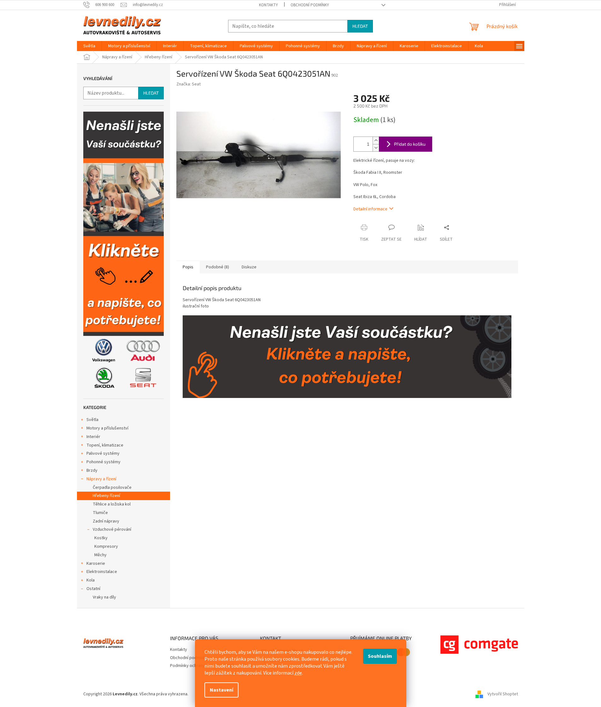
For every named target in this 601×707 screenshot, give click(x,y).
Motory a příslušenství (107, 428)
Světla (92, 420)
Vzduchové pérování (112, 529)
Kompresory (106, 546)
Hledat (360, 26)
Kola (90, 580)
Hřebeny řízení (106, 496)
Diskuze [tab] (249, 267)
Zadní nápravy (106, 521)
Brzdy (91, 470)
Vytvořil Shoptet (502, 694)
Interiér (93, 437)
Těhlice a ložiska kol (112, 504)
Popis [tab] (188, 267)
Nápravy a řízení (101, 479)
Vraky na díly (104, 597)
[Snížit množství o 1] (376, 147)
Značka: (188, 84)
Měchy (100, 555)
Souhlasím (380, 656)
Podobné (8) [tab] (217, 267)
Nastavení (221, 690)
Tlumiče (100, 513)
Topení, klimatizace (104, 445)
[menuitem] (89, 46)
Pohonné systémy (103, 462)
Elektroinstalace (101, 572)
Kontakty (268, 5)
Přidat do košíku (410, 144)
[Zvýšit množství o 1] (376, 140)
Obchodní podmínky (310, 5)
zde (298, 672)
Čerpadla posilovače (112, 487)
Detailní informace (370, 209)
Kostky (101, 538)
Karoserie (95, 563)
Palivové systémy (103, 453)
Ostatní (93, 589)
